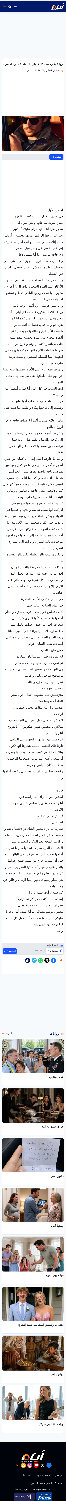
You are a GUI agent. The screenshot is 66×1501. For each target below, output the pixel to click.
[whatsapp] (27, 960)
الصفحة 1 (54, 951)
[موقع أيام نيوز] (54, 7)
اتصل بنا (27, 1475)
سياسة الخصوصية (42, 1475)
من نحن (58, 1475)
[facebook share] (53, 960)
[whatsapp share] (40, 960)
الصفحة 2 (57, 157)
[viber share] (34, 960)
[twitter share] (47, 960)
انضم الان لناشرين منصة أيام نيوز (47, 1483)
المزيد (8, 1033)
